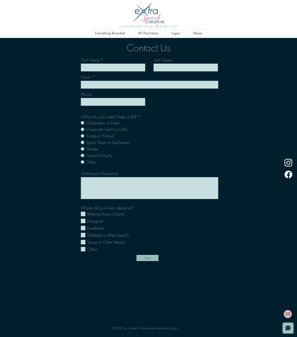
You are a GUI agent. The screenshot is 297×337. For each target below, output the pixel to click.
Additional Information (99, 173)
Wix (174, 328)
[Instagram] (288, 162)
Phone (86, 94)
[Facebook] (288, 174)
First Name (90, 60)
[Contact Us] (288, 314)
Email (85, 77)
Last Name (163, 60)
